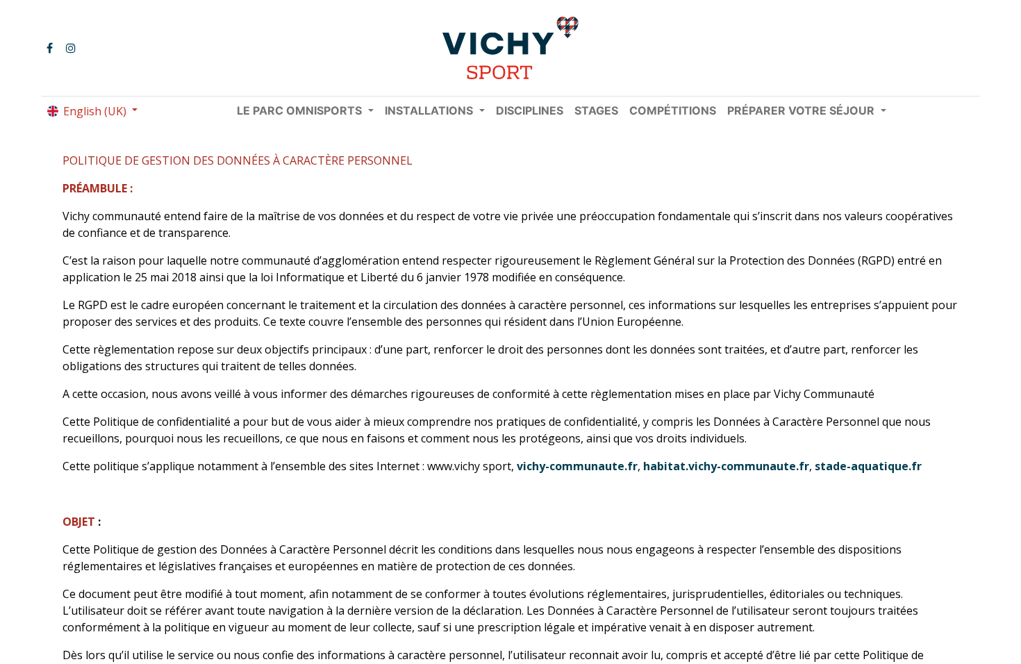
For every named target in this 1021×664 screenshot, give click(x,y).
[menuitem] (529, 110)
